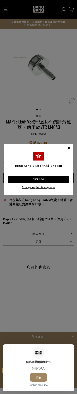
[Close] (69, 148)
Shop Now (38, 179)
